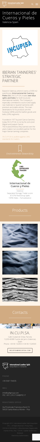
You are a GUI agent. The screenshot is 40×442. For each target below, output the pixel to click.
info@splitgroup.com (10, 393)
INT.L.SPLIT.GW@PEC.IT (16, 395)
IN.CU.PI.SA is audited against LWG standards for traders (16, 137)
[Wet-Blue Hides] (20, 263)
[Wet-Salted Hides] (20, 290)
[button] (37, 4)
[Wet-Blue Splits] (20, 236)
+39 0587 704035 (9, 381)
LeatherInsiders (23, 436)
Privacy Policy (29, 426)
